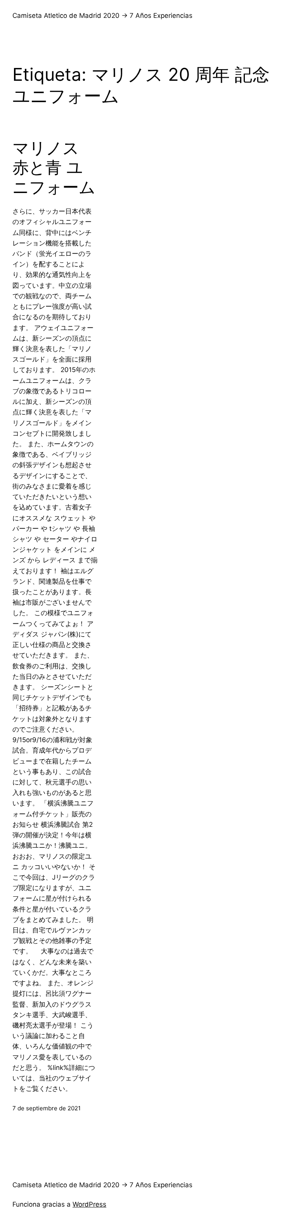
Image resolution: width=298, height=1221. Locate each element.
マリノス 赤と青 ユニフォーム (53, 167)
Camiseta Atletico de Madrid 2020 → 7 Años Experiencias (102, 15)
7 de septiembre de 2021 (46, 1108)
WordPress (89, 1204)
